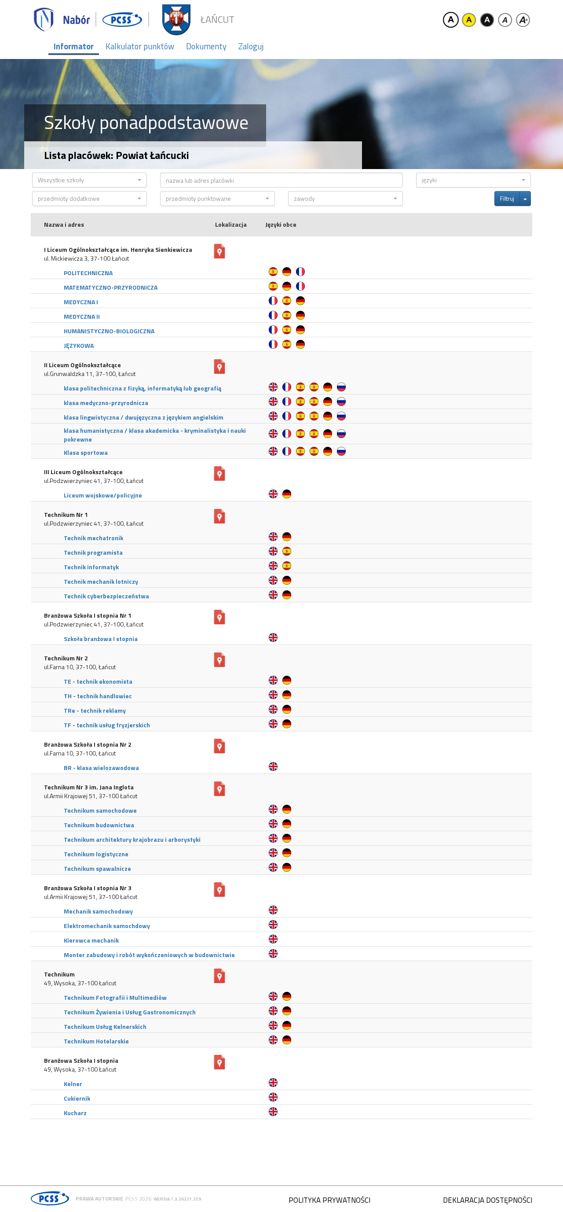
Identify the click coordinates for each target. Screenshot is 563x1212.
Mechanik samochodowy (98, 911)
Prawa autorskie (99, 1198)
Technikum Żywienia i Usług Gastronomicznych (130, 1012)
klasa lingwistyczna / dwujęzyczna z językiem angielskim (143, 417)
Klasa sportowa (86, 452)
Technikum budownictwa (99, 824)
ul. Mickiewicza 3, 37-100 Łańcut (86, 258)
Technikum (59, 974)
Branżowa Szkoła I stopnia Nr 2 (88, 744)
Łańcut (217, 19)
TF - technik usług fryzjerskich (107, 724)
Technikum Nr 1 (66, 514)
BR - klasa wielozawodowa (101, 767)
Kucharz (75, 1112)
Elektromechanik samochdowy (107, 925)
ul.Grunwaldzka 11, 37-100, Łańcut (89, 373)
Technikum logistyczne (96, 853)
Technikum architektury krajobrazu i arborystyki (132, 839)
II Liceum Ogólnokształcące (82, 365)
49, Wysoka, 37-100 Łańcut (80, 983)
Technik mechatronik (93, 537)
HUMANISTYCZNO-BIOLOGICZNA (109, 330)
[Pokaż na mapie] (219, 251)
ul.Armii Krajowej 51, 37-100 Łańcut (90, 796)
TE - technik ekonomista (98, 681)
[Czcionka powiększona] (523, 20)
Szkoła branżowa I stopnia (101, 638)
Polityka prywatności (329, 1200)
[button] (89, 180)
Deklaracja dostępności (487, 1200)
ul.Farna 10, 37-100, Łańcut (80, 667)
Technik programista (93, 552)
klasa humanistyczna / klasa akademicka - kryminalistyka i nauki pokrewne (155, 435)
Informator (74, 46)
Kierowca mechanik (91, 940)
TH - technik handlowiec (98, 695)
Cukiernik (77, 1098)
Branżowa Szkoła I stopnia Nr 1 (88, 615)
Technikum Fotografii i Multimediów (115, 997)
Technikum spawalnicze (97, 868)
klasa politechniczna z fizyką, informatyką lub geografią (142, 388)
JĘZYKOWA (79, 345)
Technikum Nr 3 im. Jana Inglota (89, 787)
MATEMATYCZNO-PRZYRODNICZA (110, 287)
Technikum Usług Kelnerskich (105, 1026)
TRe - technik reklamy (95, 710)
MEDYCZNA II (82, 316)
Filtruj (507, 198)
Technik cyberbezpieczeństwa (106, 595)
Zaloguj (250, 46)
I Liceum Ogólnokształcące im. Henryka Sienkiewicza (118, 249)
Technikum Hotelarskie (96, 1041)
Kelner (73, 1083)
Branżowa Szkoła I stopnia (81, 1060)
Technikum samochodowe (100, 810)
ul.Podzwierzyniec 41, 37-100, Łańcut (93, 480)
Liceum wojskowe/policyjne (103, 495)
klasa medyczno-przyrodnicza (106, 402)
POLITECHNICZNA (88, 272)
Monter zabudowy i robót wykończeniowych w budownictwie (149, 954)
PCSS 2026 (138, 1198)
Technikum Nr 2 (66, 658)
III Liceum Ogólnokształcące (83, 472)
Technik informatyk (91, 566)
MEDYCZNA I (81, 301)
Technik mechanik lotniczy (101, 581)
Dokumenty (206, 46)
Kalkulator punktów (140, 46)
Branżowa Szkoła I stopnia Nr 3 (88, 888)
